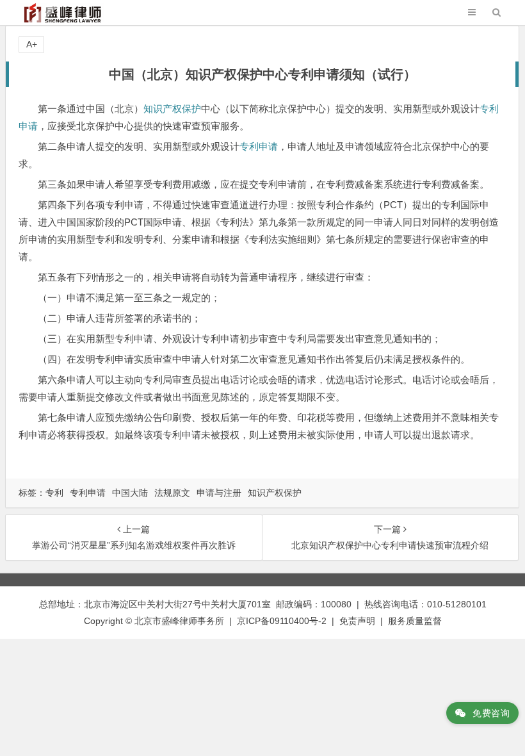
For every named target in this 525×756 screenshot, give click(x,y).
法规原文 (172, 493)
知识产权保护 (172, 108)
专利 (54, 493)
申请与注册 (219, 493)
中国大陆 (130, 493)
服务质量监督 (415, 621)
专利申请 (258, 146)
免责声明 (357, 621)
